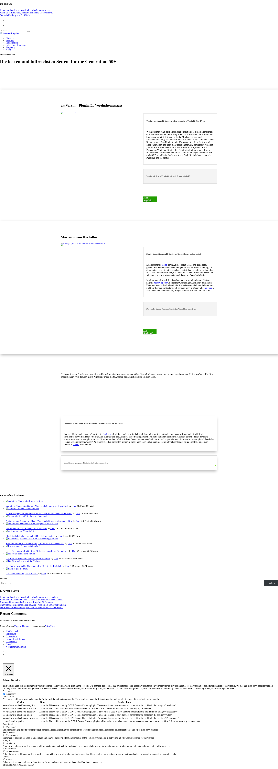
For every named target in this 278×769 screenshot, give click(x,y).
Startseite (10, 38)
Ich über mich (12, 631)
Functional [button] (8, 724)
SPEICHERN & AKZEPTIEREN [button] (19, 765)
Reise (164, 265)
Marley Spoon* (161, 282)
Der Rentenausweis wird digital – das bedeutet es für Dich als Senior (31, 607)
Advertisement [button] (9, 748)
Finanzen (10, 40)
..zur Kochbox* (148, 331)
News (8, 49)
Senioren (107, 434)
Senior (76, 444)
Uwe (74, 506)
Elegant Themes (21, 626)
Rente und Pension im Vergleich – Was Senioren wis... (25, 10)
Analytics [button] (7, 740)
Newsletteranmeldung (16, 647)
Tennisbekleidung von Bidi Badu (15, 15)
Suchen (3, 578)
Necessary (11, 694)
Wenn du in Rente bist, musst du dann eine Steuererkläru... (26, 12)
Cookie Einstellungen (15, 639)
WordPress (50, 626)
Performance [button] (8, 732)
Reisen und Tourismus (16, 45)
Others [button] (6, 756)
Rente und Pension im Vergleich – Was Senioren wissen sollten (29, 597)
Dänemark (208, 288)
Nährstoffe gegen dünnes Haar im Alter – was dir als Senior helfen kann (33, 605)
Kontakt (9, 644)
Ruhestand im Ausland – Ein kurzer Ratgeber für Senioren (27, 602)
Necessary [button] (7, 691)
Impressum (11, 634)
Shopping (10, 47)
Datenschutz (11, 636)
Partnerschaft (12, 42)
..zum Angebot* (147, 199)
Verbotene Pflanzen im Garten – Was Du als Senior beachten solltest (31, 599)
